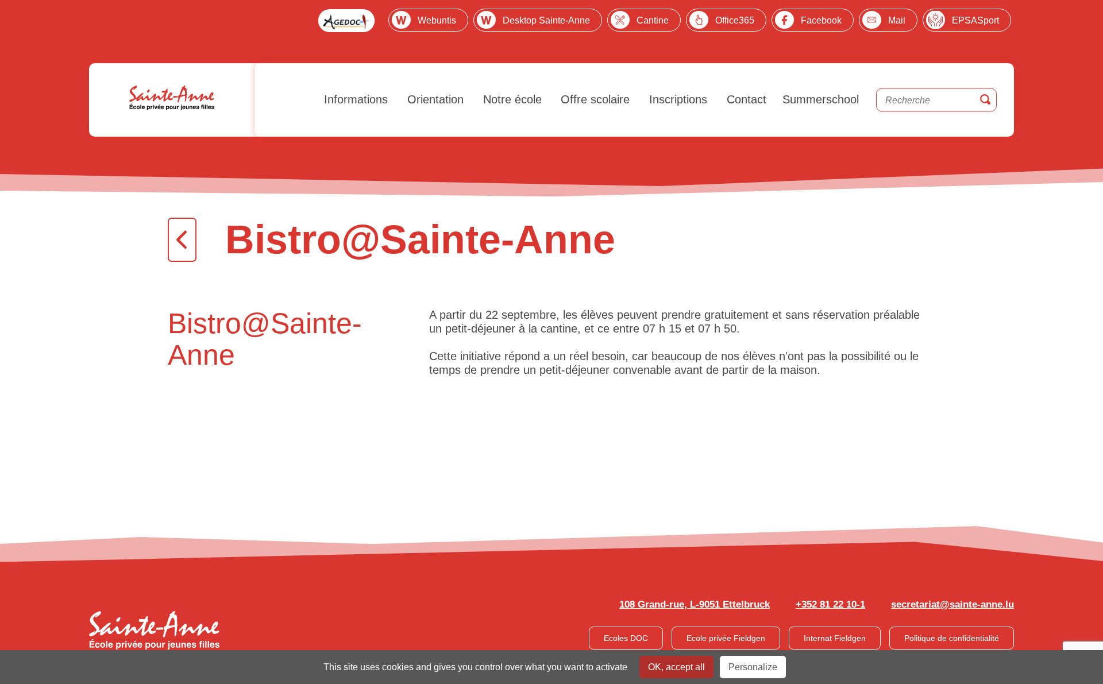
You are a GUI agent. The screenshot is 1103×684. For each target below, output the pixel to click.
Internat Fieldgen (835, 638)
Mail (896, 20)
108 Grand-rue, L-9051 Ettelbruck (694, 604)
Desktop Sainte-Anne (546, 20)
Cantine (653, 20)
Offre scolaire (593, 99)
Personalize (752, 667)
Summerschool (820, 99)
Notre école (511, 99)
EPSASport (975, 20)
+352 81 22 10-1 (830, 604)
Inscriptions (676, 99)
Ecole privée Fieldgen (726, 638)
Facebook (821, 20)
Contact (744, 99)
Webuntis (437, 20)
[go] (985, 100)
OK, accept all (676, 667)
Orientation (434, 99)
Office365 (734, 20)
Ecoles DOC (626, 638)
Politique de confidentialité (951, 638)
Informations (354, 99)
